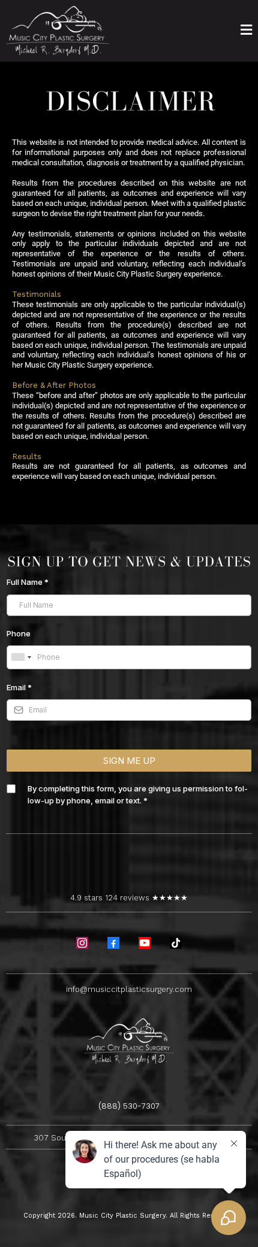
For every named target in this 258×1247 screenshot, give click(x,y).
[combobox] (21, 657)
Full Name (28, 582)
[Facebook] (113, 942)
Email (19, 687)
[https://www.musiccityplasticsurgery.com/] (129, 1040)
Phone (19, 633)
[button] (246, 31)
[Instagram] (82, 942)
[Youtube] (144, 942)
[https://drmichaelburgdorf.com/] (57, 30)
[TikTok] (175, 942)
